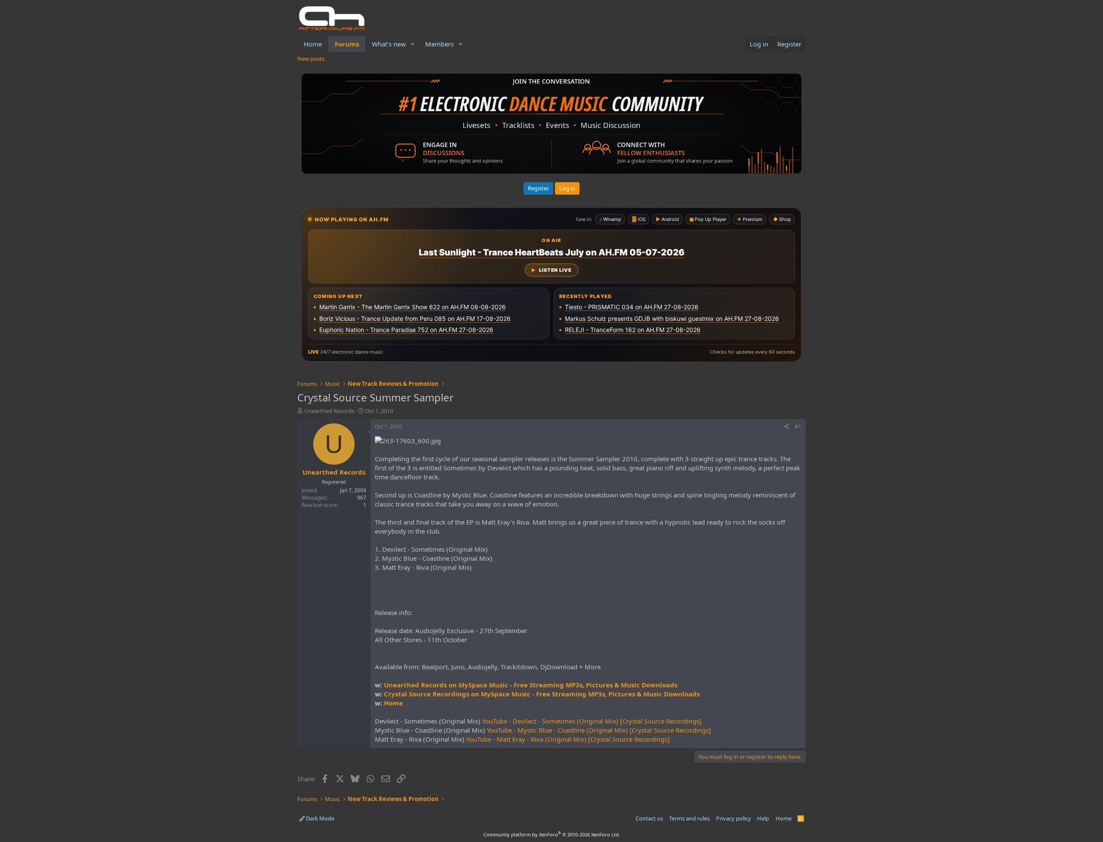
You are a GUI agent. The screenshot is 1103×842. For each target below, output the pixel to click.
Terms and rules (689, 818)
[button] (413, 44)
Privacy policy (733, 818)
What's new (389, 44)
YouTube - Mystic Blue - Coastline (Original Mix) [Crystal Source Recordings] (599, 730)
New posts (310, 58)
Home (313, 44)
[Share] (786, 427)
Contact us (649, 818)
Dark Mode (319, 818)
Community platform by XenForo (551, 834)
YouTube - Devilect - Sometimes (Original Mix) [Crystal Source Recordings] (591, 721)
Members (439, 44)
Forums (347, 44)
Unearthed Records (329, 411)
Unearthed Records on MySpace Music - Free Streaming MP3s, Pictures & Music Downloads (530, 684)
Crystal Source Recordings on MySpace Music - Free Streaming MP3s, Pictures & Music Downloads (542, 694)
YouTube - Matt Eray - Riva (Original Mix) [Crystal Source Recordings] (568, 739)
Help (763, 818)
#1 (798, 426)
